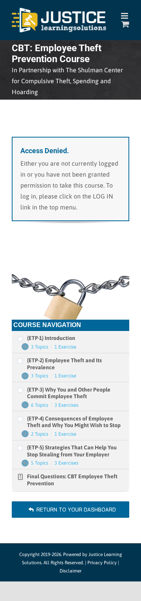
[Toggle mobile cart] (125, 24)
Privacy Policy (102, 562)
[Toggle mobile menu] (125, 16)
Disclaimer (70, 571)
